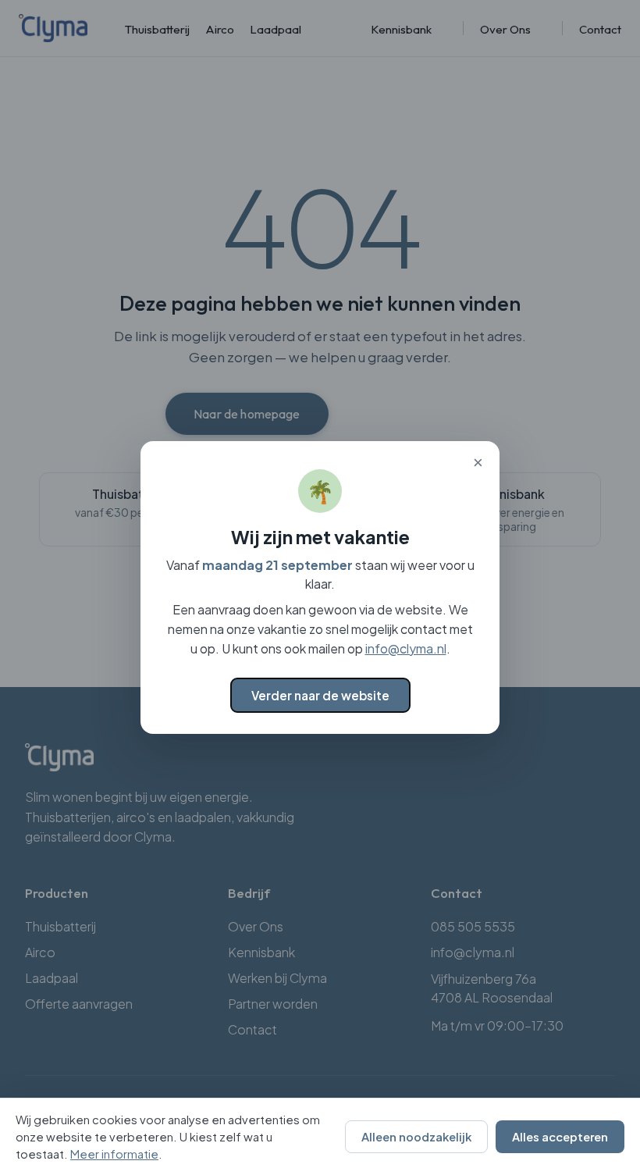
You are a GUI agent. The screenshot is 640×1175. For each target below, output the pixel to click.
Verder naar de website (320, 695)
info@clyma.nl (405, 648)
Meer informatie (114, 1154)
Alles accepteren (560, 1137)
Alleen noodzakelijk (416, 1137)
